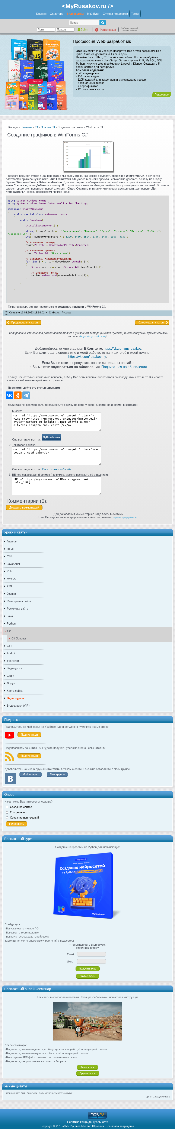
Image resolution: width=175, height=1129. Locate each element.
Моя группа (57, 774)
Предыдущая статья (24, 322)
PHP (10, 571)
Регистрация (108, 29)
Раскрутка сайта (17, 608)
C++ (9, 646)
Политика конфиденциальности (87, 1121)
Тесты (135, 13)
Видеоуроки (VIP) (18, 705)
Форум (11, 683)
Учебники (13, 660)
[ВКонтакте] (9, 395)
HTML (10, 549)
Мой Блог (93, 13)
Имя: (70, 961)
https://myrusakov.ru (93, 336)
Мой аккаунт (31, 774)
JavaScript (13, 563)
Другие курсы (88, 976)
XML (10, 586)
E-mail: (71, 954)
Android (11, 653)
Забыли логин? (129, 30)
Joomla (11, 593)
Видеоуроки (14, 668)
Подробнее (162, 94)
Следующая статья (151, 322)
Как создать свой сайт (56, 469)
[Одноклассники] (18, 395)
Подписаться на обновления (124, 367)
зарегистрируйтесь (124, 517)
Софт (10, 675)
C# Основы (19, 638)
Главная (41, 13)
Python (11, 623)
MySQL (11, 578)
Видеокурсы (75, 13)
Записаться (87, 1067)
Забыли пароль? (129, 28)
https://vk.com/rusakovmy (87, 356)
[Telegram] (26, 395)
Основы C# (48, 127)
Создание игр (18, 812)
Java (10, 616)
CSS (10, 556)
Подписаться (29, 734)
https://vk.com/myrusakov (122, 348)
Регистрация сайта (19, 601)
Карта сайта (14, 690)
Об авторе (56, 13)
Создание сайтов (21, 807)
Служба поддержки (115, 13)
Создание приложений (24, 817)
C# (9, 631)
